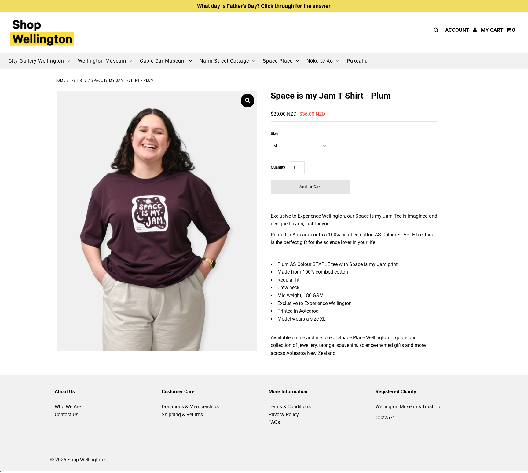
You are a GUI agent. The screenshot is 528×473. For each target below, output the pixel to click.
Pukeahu (357, 61)
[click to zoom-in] (247, 100)
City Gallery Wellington (36, 61)
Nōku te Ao (319, 61)
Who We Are (68, 406)
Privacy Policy (284, 414)
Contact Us (66, 414)
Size (274, 133)
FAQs (274, 422)
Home (60, 80)
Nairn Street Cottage (224, 61)
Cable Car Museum (163, 61)
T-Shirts (78, 80)
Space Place (278, 61)
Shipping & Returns (182, 414)
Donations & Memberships (190, 406)
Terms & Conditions (290, 406)
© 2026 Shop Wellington (76, 460)
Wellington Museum (102, 61)
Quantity (278, 167)
